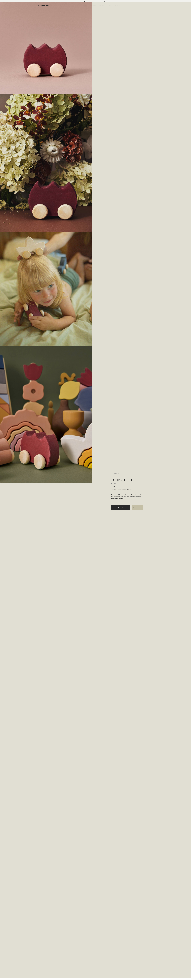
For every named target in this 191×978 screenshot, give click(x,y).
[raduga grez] (44, 5)
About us (101, 5)
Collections (93, 5)
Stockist (109, 5)
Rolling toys (117, 473)
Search (116, 5)
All (111, 473)
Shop (85, 5)
